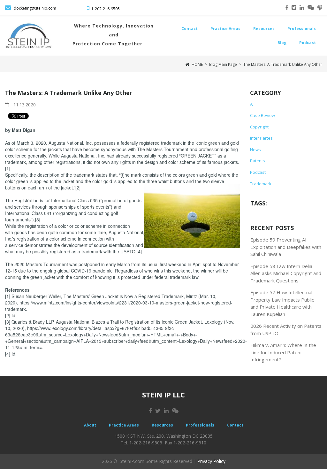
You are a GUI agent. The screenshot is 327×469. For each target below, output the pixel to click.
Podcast (307, 42)
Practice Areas (225, 28)
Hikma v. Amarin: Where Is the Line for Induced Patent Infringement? (283, 352)
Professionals (301, 28)
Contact (189, 28)
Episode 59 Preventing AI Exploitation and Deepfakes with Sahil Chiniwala (285, 246)
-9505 (115, 9)
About (90, 425)
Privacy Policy (211, 461)
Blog (282, 42)
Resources (264, 28)
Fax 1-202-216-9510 (185, 443)
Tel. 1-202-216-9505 (141, 443)
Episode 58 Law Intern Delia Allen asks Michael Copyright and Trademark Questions (285, 273)
